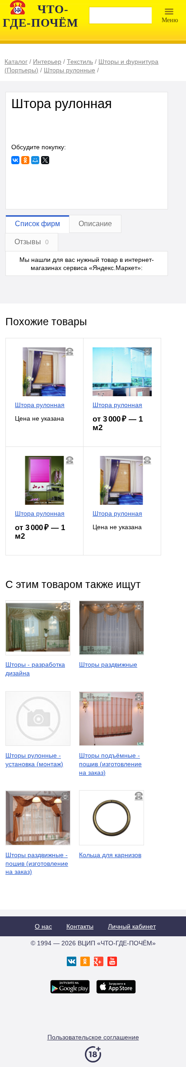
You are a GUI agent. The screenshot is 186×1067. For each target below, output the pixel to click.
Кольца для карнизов (110, 854)
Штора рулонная (40, 404)
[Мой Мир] (35, 160)
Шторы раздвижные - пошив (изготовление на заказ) (36, 863)
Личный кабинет (132, 926)
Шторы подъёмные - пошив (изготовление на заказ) (110, 764)
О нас (43, 926)
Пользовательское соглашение (93, 1037)
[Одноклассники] (25, 160)
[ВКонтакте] (15, 160)
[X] (45, 160)
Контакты (79, 926)
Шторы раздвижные (108, 664)
